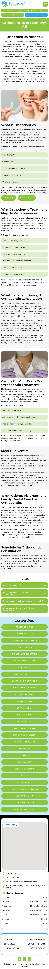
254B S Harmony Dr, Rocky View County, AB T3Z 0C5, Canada (24, 10)
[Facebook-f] (19, 959)
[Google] (24, 959)
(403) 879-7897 (12, 15)
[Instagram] (29, 959)
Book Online (36, 15)
